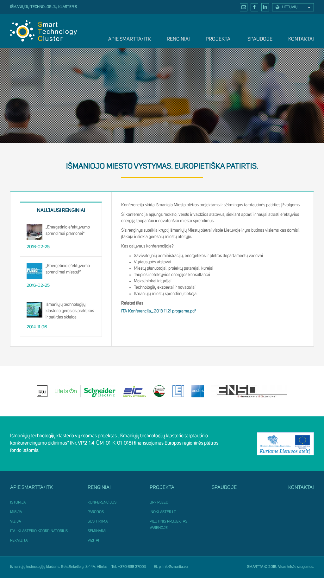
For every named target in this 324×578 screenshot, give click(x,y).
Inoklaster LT (163, 512)
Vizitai (93, 541)
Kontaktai (301, 39)
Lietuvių (289, 7)
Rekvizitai (19, 541)
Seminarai (97, 531)
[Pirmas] (43, 31)
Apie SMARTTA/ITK (129, 39)
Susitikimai (98, 521)
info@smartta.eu (175, 567)
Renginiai (178, 39)
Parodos (96, 512)
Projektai (219, 39)
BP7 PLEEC (159, 502)
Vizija (15, 521)
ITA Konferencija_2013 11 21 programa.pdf (158, 311)
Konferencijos (102, 502)
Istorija (18, 502)
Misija (16, 512)
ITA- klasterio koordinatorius (39, 531)
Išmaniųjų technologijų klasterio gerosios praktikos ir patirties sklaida (70, 310)
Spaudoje (259, 39)
